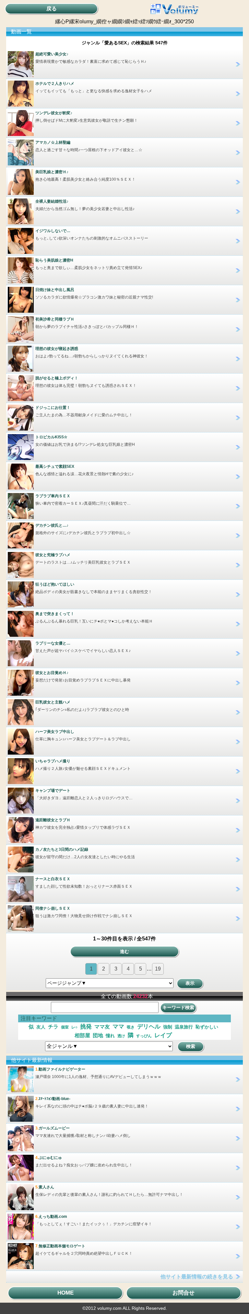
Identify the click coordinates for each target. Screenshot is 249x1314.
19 (158, 968)
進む (124, 951)
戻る (51, 8)
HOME (65, 1293)
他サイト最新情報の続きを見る (196, 1276)
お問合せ (183, 1293)
